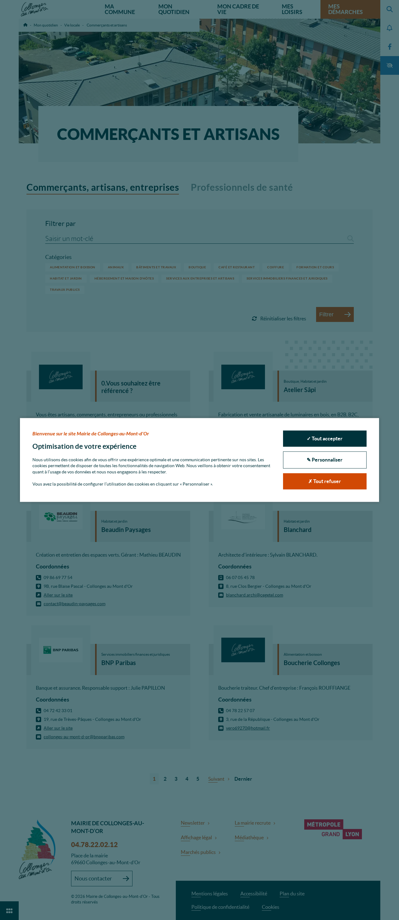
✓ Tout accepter (325, 438)
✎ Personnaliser (325, 460)
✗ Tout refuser (324, 481)
